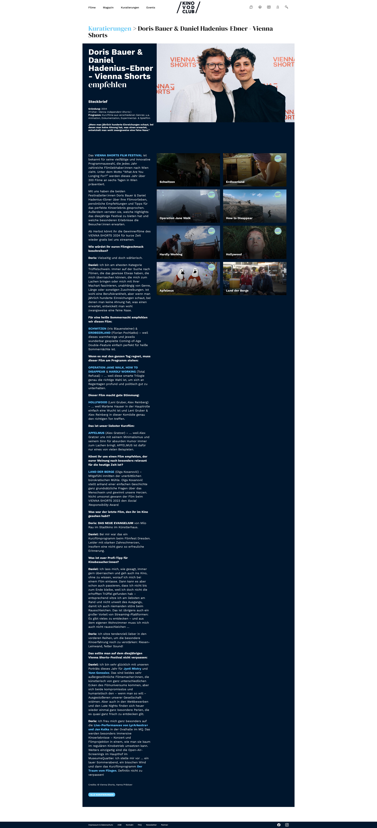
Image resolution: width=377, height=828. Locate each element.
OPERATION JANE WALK (106, 367)
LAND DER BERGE (101, 472)
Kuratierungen (109, 28)
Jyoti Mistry (132, 668)
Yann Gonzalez (98, 672)
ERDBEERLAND (99, 332)
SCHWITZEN (97, 328)
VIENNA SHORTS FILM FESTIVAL (118, 155)
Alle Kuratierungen (101, 795)
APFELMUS (96, 433)
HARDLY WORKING (122, 371)
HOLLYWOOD (97, 402)
